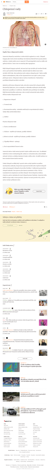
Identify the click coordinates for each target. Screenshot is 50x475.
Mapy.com (18, 450)
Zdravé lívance (6, 441)
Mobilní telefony (17, 459)
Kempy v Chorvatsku (22, 438)
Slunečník (28, 455)
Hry (4, 320)
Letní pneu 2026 (36, 438)
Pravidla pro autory (14, 466)
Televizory (18, 461)
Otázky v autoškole (36, 445)
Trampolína (23, 455)
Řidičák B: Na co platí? (37, 443)
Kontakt (34, 465)
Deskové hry (42, 459)
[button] (25, 33)
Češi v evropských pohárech (24, 452)
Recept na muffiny (7, 439)
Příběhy (5, 300)
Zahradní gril (23, 456)
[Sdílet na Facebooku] (44, 207)
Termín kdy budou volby (8, 430)
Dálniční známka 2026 (37, 439)
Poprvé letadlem (21, 439)
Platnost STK (35, 446)
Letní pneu (37, 459)
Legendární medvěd (7, 308)
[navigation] (2, 2)
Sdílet (43, 13)
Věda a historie (7, 350)
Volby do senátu (7, 432)
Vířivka (27, 456)
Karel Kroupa (5, 348)
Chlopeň (13, 211)
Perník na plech (7, 446)
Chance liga (35, 425)
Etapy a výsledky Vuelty (22, 427)
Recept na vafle (7, 445)
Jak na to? (20, 225)
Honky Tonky (5, 288)
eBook (38, 13)
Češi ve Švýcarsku (21, 443)
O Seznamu (14, 465)
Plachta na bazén (17, 455)
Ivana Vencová (10, 13)
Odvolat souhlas (23, 466)
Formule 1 (35, 432)
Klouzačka (33, 455)
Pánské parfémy (30, 461)
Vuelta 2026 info (21, 425)
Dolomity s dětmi (21, 446)
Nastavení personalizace (33, 466)
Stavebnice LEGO (24, 459)
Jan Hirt (19, 428)
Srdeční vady (19, 211)
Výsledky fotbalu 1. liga (37, 427)
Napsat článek (39, 191)
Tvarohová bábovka (7, 443)
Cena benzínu (38, 450)
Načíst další (25, 358)
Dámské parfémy (31, 459)
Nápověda (29, 465)
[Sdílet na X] (46, 207)
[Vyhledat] (27, 2)
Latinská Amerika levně (22, 445)
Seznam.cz (45, 1)
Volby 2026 (6, 425)
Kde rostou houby (31, 450)
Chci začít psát (10, 225)
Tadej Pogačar (21, 430)
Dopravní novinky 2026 (37, 441)
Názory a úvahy (7, 310)
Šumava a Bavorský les (22, 441)
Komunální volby (7, 433)
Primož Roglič (21, 432)
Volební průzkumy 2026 (8, 427)
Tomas (4, 318)
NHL (34, 433)
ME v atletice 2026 (36, 430)
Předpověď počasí (24, 450)
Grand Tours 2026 (21, 433)
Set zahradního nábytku (40, 455)
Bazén (12, 455)
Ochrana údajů (40, 465)
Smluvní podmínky (22, 465)
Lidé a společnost (8, 290)
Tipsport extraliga (36, 428)
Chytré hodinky (23, 461)
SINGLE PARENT (5, 298)
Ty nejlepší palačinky (8, 438)
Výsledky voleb (6, 428)
